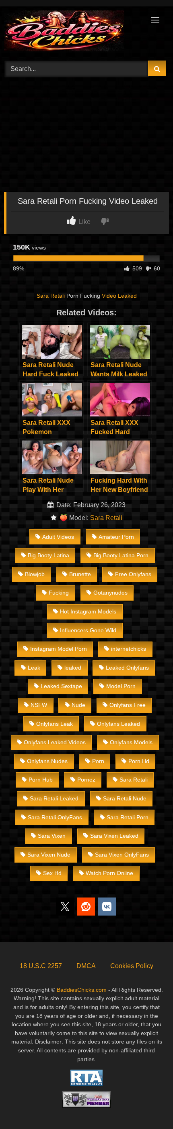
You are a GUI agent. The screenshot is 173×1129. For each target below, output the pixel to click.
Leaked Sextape (61, 686)
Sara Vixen (52, 836)
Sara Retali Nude (124, 798)
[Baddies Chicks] (71, 32)
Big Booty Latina (48, 555)
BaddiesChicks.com (82, 990)
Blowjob (35, 574)
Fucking (59, 592)
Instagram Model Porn (58, 649)
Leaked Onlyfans (127, 667)
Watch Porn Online (109, 873)
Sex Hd (52, 873)
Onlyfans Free (127, 705)
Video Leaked (119, 295)
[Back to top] (148, 1105)
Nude (78, 705)
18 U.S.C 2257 (41, 965)
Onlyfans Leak (54, 724)
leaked (72, 667)
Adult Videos (58, 537)
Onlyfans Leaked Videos (55, 742)
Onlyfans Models (131, 742)
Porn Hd (138, 761)
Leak (34, 667)
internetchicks (128, 649)
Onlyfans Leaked (118, 724)
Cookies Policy (131, 965)
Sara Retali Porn (127, 817)
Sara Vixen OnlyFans (122, 854)
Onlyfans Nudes (47, 761)
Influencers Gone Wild (88, 630)
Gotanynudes (110, 592)
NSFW (39, 705)
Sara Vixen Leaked (114, 836)
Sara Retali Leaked (54, 798)
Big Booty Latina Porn (120, 555)
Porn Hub (41, 779)
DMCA (86, 965)
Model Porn (121, 686)
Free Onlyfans (133, 574)
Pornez (86, 779)
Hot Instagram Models (88, 611)
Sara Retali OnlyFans (55, 817)
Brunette (80, 574)
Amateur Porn (116, 537)
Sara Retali (51, 295)
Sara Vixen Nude (48, 854)
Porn (98, 761)
